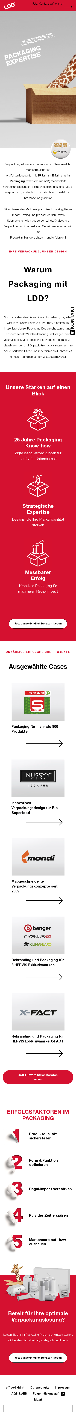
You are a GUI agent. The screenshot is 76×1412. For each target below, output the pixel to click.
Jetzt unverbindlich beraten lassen (38, 623)
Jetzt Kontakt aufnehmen (47, 3)
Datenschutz (39, 1387)
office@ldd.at (15, 1387)
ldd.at (38, 1399)
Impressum (62, 1387)
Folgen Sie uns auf (46, 1393)
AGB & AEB (19, 1393)
